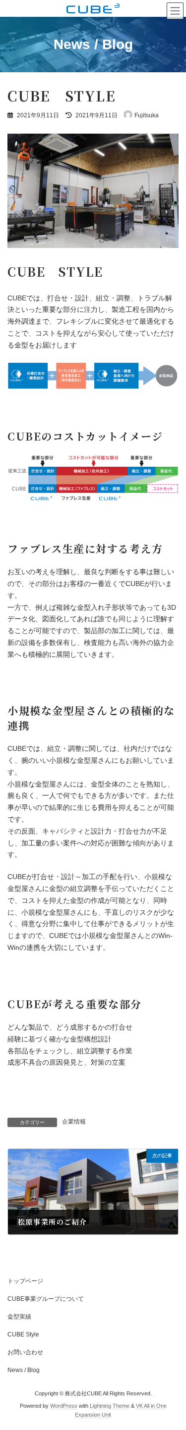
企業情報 (74, 1121)
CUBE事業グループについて (45, 1298)
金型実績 (19, 1316)
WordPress (63, 1406)
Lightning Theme (109, 1406)
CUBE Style (23, 1334)
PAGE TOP (172, 1376)
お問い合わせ (25, 1352)
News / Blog (23, 1370)
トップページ (25, 1281)
